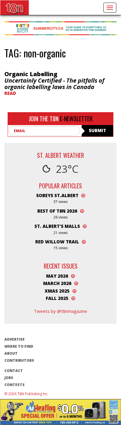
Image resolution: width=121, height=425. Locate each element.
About (11, 353)
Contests (14, 384)
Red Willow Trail (57, 242)
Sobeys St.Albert (57, 195)
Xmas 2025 (57, 291)
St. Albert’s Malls (57, 226)
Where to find (18, 346)
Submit (97, 130)
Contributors (19, 360)
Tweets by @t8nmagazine (60, 311)
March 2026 (57, 283)
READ (10, 93)
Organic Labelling (54, 80)
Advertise (14, 339)
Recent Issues (61, 266)
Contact (13, 370)
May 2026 (57, 276)
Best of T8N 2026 (57, 211)
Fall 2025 (57, 298)
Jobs (8, 377)
